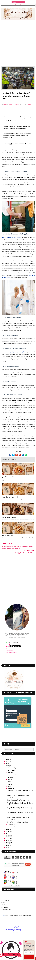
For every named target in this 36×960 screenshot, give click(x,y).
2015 (7, 845)
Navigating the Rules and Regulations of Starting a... (18, 796)
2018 (7, 838)
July (9, 779)
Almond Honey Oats (7, 536)
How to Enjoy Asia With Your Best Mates (18, 800)
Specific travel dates (13, 715)
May (9, 784)
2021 (7, 831)
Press (3, 902)
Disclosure (5, 907)
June (9, 781)
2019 (7, 836)
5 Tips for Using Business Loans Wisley (17, 822)
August (10, 777)
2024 (7, 763)
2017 (7, 840)
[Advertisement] (18, 40)
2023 (7, 766)
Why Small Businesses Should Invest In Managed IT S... (20, 804)
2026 (7, 759)
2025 (7, 761)
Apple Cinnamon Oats (8, 477)
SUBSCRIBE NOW (29, 956)
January (10, 827)
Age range (8, 709)
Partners (4, 905)
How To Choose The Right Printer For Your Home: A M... (18, 818)
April (9, 786)
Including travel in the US (14, 713)
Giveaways (5, 900)
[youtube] (23, 4)
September (11, 775)
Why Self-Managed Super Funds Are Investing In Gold (20, 809)
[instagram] (18, 4)
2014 (7, 847)
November (11, 770)
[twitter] (13, 4)
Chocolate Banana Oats (9, 517)
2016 (7, 843)
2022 (7, 829)
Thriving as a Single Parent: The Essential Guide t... (20, 791)
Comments (28, 104)
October (10, 772)
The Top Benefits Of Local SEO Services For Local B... (20, 813)
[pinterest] (20, 4)
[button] (29, 942)
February (11, 824)
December (11, 768)
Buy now (25, 725)
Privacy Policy (6, 909)
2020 (7, 833)
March (10, 788)
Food (22, 104)
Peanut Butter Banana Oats (10, 497)
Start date (8, 718)
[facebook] (15, 4)
